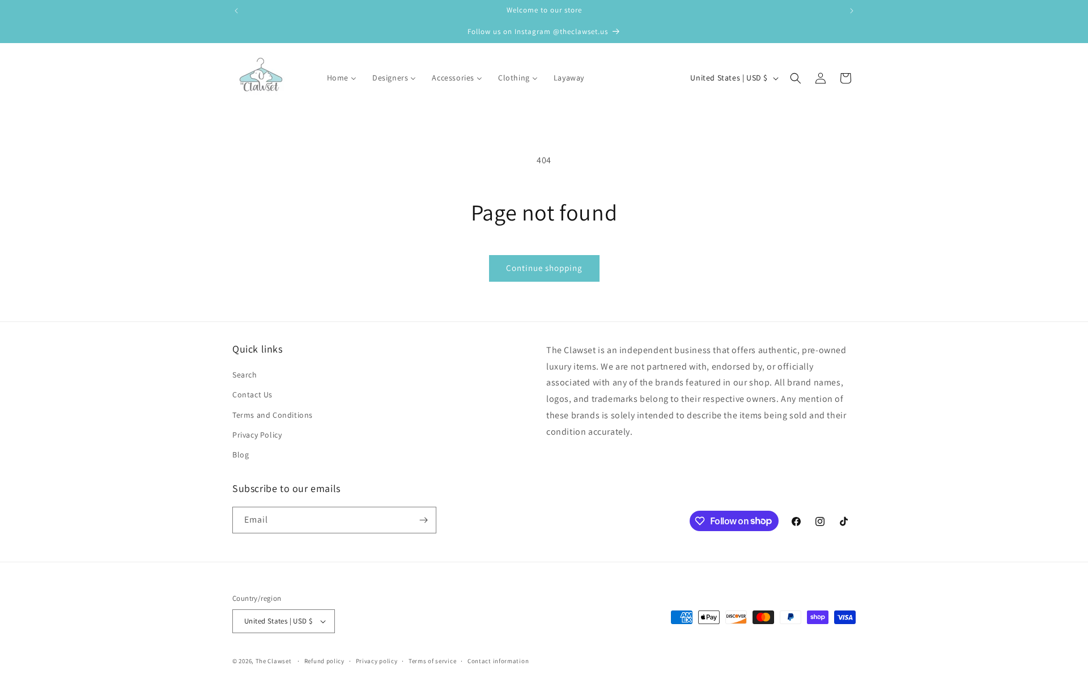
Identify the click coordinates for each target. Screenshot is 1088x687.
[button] (795, 78)
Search (244, 375)
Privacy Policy (257, 435)
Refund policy (324, 661)
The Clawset (274, 661)
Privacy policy (377, 661)
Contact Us (252, 394)
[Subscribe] (423, 520)
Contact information (498, 661)
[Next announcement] (851, 11)
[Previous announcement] (236, 11)
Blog (240, 454)
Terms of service (432, 661)
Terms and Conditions (272, 415)
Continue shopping (544, 267)
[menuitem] (334, 78)
